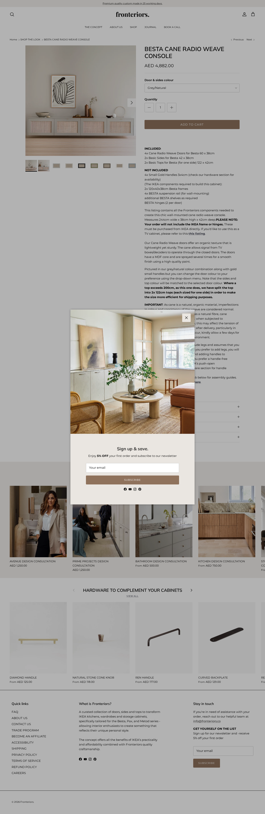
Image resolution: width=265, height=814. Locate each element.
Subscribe (132, 479)
